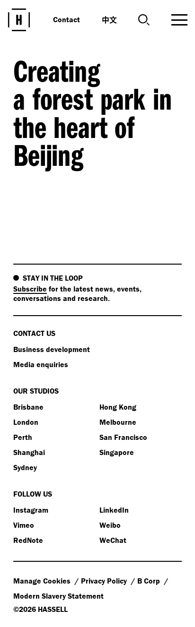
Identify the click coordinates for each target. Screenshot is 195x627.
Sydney (25, 467)
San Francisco (123, 437)
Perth (22, 437)
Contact (66, 19)
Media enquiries (40, 364)
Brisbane (28, 407)
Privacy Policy (105, 580)
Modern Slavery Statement (58, 596)
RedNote (28, 540)
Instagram (30, 510)
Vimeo (23, 525)
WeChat (112, 540)
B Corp (149, 580)
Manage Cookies (42, 580)
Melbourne (117, 422)
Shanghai (29, 452)
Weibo (110, 525)
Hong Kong (117, 407)
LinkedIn (114, 510)
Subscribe (30, 288)
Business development (51, 349)
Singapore (116, 452)
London (25, 422)
